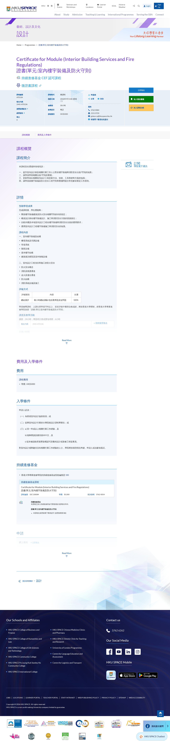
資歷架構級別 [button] (22, 109)
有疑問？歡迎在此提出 (99, 119)
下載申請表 (34, 549)
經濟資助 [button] (20, 113)
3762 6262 (118, 630)
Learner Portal (101, 6)
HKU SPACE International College (22, 672)
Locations (89, 7)
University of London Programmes (67, 648)
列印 (102, 99)
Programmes (30, 45)
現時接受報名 (101, 323)
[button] (139, 5)
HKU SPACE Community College (22, 657)
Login (148, 6)
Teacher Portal (50, 698)
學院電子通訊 (140, 165)
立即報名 (141, 90)
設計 (23, 33)
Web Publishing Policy (88, 698)
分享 (92, 99)
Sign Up (159, 6)
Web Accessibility (137, 698)
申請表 (93, 95)
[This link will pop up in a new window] (127, 675)
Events (59, 7)
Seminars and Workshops (71, 6)
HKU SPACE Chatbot (154, 736)
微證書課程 (30, 85)
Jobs (8, 698)
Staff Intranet (68, 698)
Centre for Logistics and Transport (67, 663)
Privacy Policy (109, 698)
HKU (43, 6)
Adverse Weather (122, 6)
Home (19, 45)
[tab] (67, 148)
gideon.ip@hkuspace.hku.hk (101, 116)
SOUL (114, 6)
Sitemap (122, 698)
